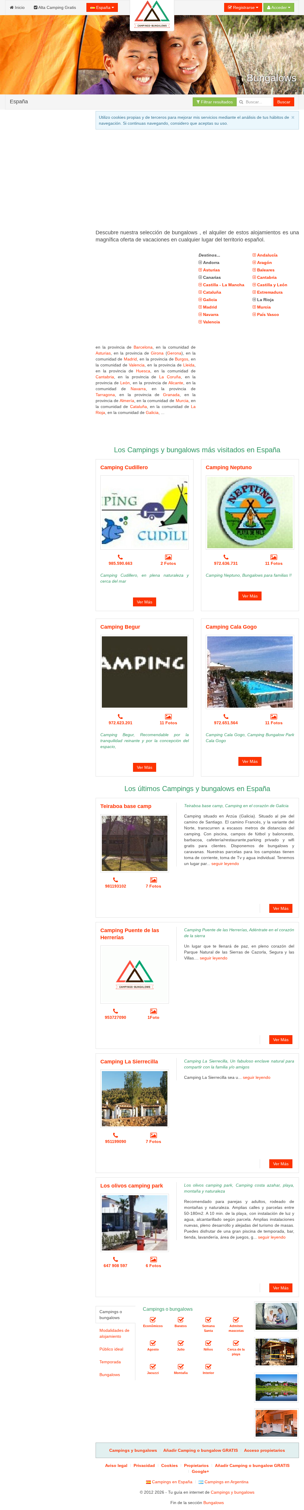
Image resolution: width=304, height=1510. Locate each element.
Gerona (174, 353)
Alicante (175, 382)
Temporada (110, 1361)
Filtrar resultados (216, 101)
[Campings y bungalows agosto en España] (153, 1343)
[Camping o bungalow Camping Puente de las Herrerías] (134, 974)
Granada (171, 394)
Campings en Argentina (225, 1481)
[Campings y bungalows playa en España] (236, 1343)
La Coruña (170, 376)
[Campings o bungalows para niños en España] (208, 1343)
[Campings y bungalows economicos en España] (153, 1320)
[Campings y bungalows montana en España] (181, 1367)
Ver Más (144, 602)
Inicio (19, 7)
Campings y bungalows (232, 1492)
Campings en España (171, 1481)
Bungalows (109, 1374)
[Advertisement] (46, 330)
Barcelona (143, 347)
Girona (157, 353)
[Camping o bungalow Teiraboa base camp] (134, 843)
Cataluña (138, 406)
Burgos (181, 359)
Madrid (130, 359)
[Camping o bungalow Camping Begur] (144, 672)
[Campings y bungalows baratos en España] (181, 1320)
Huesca (143, 371)
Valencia (137, 365)
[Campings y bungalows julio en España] (181, 1343)
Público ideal (111, 1349)
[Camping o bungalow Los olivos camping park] (134, 1223)
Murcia (182, 400)
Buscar (283, 101)
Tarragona (105, 394)
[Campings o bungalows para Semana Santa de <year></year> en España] (208, 1320)
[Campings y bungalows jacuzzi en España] (153, 1367)
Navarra (138, 388)
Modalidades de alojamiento (114, 1333)
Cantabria (105, 376)
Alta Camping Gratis (56, 7)
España (103, 7)
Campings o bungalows (110, 1314)
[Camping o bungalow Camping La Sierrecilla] (134, 1099)
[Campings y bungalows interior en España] (208, 1367)
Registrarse (244, 7)
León (125, 382)
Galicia (152, 412)
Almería (127, 400)
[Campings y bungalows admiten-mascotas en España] (236, 1320)
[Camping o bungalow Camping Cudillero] (144, 512)
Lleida (188, 365)
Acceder (279, 7)
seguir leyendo (225, 863)
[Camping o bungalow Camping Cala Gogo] (250, 672)
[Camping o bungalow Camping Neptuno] (250, 512)
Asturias (103, 353)
